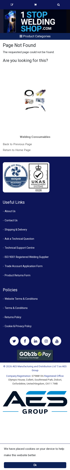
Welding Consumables (35, 137)
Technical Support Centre (20, 247)
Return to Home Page (17, 150)
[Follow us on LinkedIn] (35, 340)
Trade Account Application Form (24, 266)
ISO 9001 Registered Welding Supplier (27, 256)
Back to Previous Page (17, 144)
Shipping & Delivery (16, 229)
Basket (35, 4)
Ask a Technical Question (19, 238)
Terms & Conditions (16, 307)
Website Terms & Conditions (21, 298)
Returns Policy (13, 317)
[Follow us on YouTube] (56, 340)
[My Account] (12, 4)
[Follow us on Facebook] (24, 340)
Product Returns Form (17, 275)
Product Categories (36, 36)
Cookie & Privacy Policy (18, 326)
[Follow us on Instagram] (46, 340)
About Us (10, 211)
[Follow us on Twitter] (14, 340)
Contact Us (11, 220)
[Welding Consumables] (35, 100)
